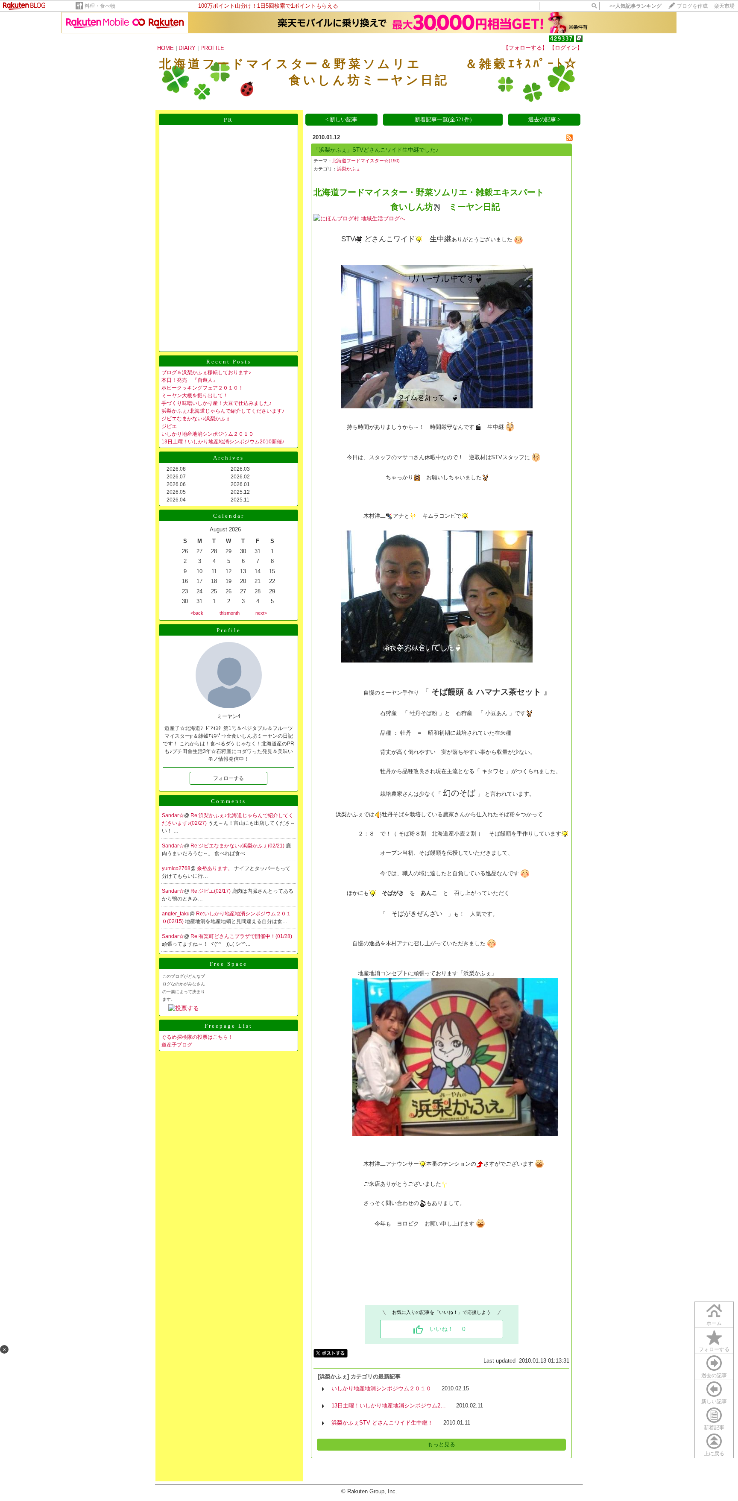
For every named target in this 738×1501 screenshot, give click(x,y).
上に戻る (714, 1454)
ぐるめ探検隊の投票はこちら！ (197, 1037)
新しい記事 (714, 1401)
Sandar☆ (173, 815)
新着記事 (714, 1428)
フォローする (714, 1349)
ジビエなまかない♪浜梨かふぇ (196, 419)
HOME (165, 48)
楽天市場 (724, 6)
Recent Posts (228, 361)
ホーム (714, 1323)
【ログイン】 (566, 47)
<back (196, 613)
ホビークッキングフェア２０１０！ (202, 388)
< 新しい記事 (341, 119)
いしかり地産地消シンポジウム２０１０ (207, 434)
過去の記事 (714, 1375)
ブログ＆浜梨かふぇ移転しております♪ (206, 372)
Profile (229, 630)
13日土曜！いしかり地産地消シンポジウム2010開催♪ (222, 442)
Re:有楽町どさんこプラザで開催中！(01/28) (241, 936)
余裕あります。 (215, 868)
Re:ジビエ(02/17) (211, 891)
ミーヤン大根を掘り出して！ (194, 396)
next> (261, 613)
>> (635, 6)
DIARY (187, 48)
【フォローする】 (525, 47)
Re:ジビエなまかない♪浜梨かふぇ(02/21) (238, 846)
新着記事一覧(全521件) (443, 119)
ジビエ (169, 426)
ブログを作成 (692, 6)
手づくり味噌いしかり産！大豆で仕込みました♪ (216, 403)
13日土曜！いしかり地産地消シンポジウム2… (388, 1405)
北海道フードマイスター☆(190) (366, 160)
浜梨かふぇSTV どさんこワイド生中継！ (382, 1422)
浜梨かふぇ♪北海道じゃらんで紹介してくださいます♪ (222, 411)
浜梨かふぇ (348, 168)
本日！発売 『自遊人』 (189, 380)
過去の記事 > (544, 119)
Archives (228, 457)
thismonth (230, 613)
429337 (561, 38)
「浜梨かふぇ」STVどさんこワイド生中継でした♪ (376, 150)
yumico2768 (176, 868)
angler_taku (176, 914)
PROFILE (212, 48)
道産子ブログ (176, 1045)
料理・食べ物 (100, 6)
